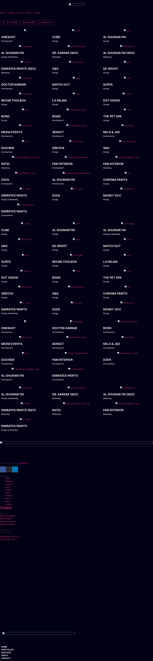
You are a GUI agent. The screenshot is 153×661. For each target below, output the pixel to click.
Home (7, 479)
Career (6, 507)
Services (8, 484)
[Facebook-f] (3, 469)
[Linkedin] (15, 469)
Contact (8, 490)
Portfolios (9, 481)
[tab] (4, 22)
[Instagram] (9, 469)
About (7, 487)
